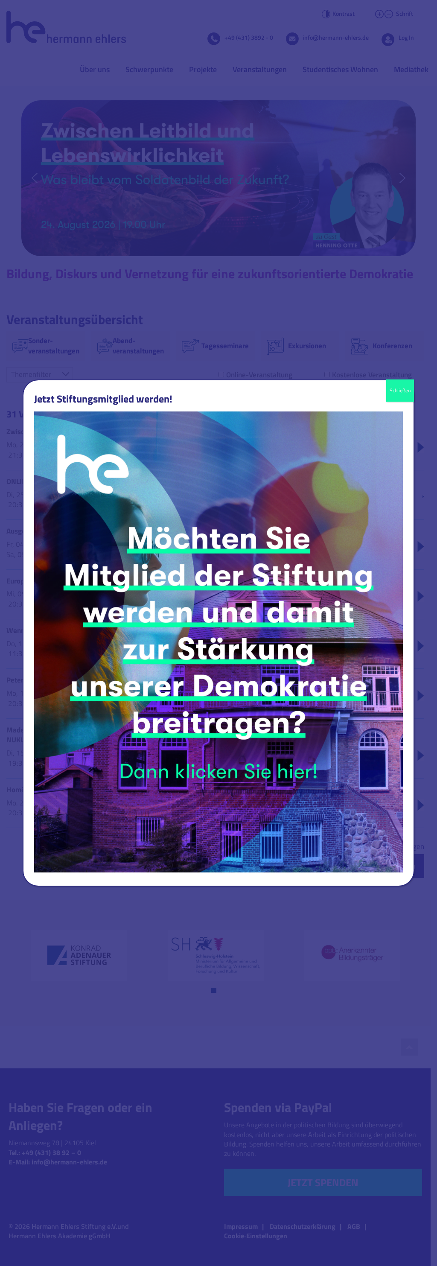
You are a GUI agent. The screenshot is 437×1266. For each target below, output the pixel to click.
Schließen (400, 390)
